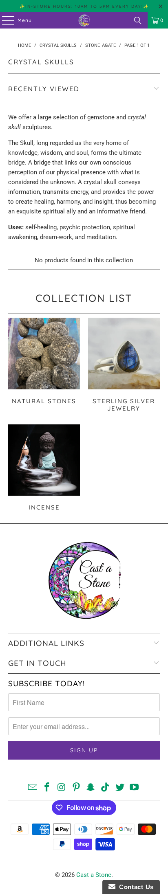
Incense (44, 469)
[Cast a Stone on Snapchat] (91, 787)
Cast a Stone (93, 875)
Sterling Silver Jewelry (124, 366)
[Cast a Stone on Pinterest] (76, 787)
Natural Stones (44, 366)
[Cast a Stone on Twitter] (120, 787)
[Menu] (4, 20)
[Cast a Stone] (84, 20)
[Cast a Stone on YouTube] (134, 787)
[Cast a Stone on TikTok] (105, 787)
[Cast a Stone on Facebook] (47, 787)
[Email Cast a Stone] (33, 787)
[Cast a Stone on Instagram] (62, 787)
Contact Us (134, 886)
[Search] (138, 20)
